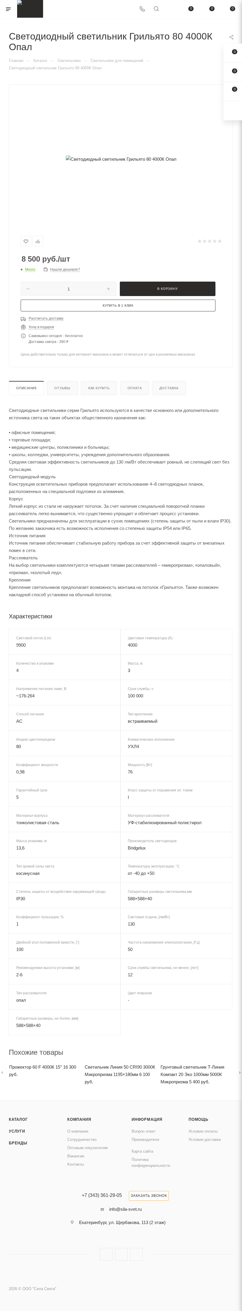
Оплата (134, 388)
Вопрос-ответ (144, 1131)
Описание (26, 388)
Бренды (18, 1143)
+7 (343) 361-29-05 (102, 1195)
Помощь (198, 1119)
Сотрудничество (82, 1139)
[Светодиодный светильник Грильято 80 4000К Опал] (121, 159)
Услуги (17, 1131)
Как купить (99, 388)
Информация (147, 1119)
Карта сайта (142, 1151)
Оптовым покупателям (87, 1148)
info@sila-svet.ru (125, 1209)
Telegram (121, 1254)
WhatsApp (136, 1254)
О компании (77, 1131)
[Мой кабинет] (170, 9)
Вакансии (75, 1156)
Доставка (168, 388)
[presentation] (2, 1072)
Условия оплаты (203, 1131)
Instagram (106, 1254)
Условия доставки (205, 1139)
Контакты (75, 1164)
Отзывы (62, 388)
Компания (79, 1119)
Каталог (18, 1119)
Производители (145, 1139)
